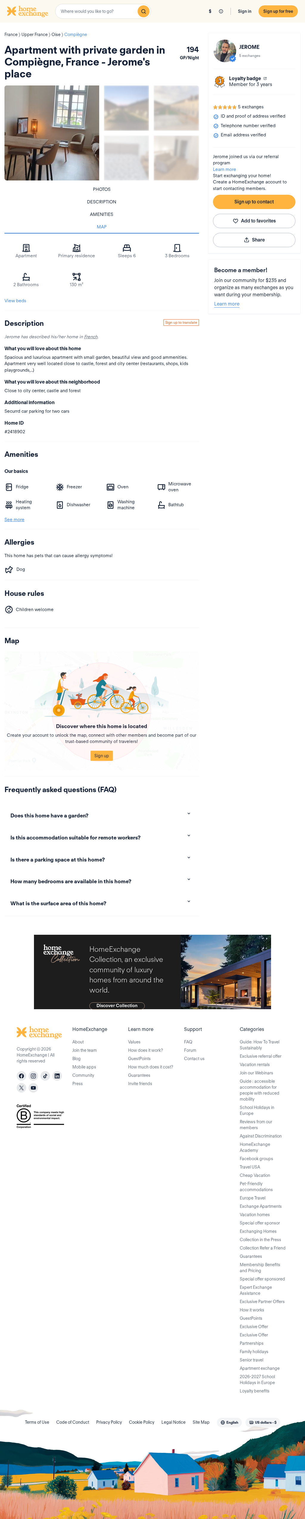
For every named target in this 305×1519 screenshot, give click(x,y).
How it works (252, 1310)
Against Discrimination (261, 1136)
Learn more (224, 169)
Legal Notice (173, 1422)
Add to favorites (258, 221)
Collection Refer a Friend (263, 1248)
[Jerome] (225, 51)
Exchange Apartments (261, 1206)
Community (83, 1075)
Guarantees (139, 1075)
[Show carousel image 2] (176, 107)
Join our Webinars (256, 1073)
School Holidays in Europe (257, 1110)
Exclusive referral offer (260, 1056)
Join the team (84, 1050)
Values (134, 1042)
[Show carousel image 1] (126, 107)
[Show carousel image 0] (51, 132)
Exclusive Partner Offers (262, 1301)
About (78, 1042)
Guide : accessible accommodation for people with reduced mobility (259, 1090)
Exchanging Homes (258, 1231)
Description (101, 202)
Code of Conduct (72, 1422)
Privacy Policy (109, 1422)
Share (258, 240)
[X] (21, 1088)
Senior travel (251, 1360)
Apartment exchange (260, 1368)
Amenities (101, 214)
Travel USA (250, 1167)
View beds (15, 300)
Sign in (244, 11)
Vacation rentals (255, 1064)
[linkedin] (57, 1076)
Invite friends (140, 1083)
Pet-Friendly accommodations (256, 1186)
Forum (190, 1050)
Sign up (101, 755)
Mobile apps (84, 1067)
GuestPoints (139, 1058)
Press (77, 1083)
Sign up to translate (181, 322)
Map (102, 227)
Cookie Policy (141, 1422)
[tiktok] (45, 1076)
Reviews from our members (256, 1124)
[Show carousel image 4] (176, 157)
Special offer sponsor (260, 1223)
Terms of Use (37, 1422)
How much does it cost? (150, 1067)
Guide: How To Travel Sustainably (259, 1045)
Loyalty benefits (255, 1391)
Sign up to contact (254, 202)
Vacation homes (255, 1214)
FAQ (188, 1042)
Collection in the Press (260, 1239)
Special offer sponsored (262, 1279)
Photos (102, 189)
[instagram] (33, 1076)
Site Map (201, 1422)
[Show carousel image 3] (126, 157)
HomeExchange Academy (255, 1147)
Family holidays (254, 1351)
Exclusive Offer (254, 1326)
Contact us (194, 1058)
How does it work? (145, 1050)
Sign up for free (278, 11)
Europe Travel (252, 1198)
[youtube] (33, 1088)
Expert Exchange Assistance (256, 1290)
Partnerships (252, 1343)
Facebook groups (256, 1158)
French (90, 336)
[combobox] (103, 11)
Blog (76, 1058)
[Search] (144, 11)
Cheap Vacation (255, 1175)
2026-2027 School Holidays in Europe (257, 1379)
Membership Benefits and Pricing (260, 1267)
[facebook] (21, 1076)
